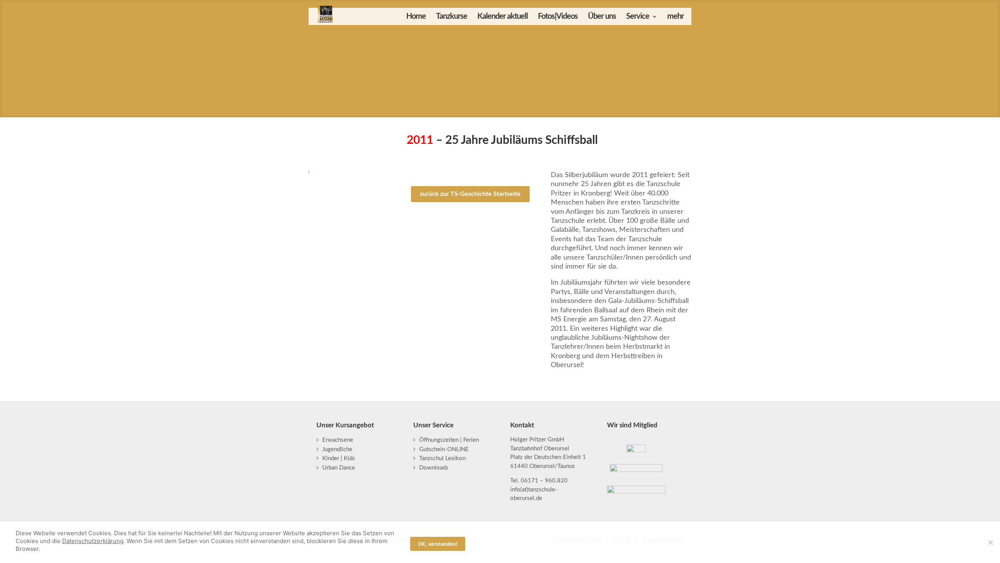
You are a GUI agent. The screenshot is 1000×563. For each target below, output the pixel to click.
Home (416, 17)
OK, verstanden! (437, 544)
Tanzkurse (451, 17)
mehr (675, 17)
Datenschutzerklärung (92, 541)
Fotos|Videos (558, 17)
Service (637, 17)
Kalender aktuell (502, 17)
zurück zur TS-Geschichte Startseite (470, 194)
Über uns (602, 17)
